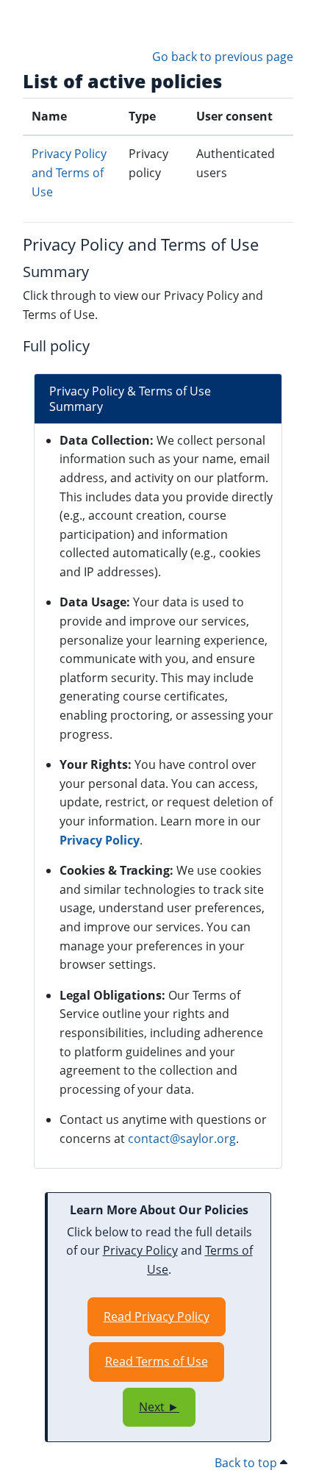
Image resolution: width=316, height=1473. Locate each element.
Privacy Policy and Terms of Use (69, 172)
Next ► (159, 1407)
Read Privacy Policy (156, 1316)
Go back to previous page (222, 57)
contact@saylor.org (182, 1138)
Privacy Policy (100, 840)
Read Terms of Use (156, 1361)
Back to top (247, 1463)
